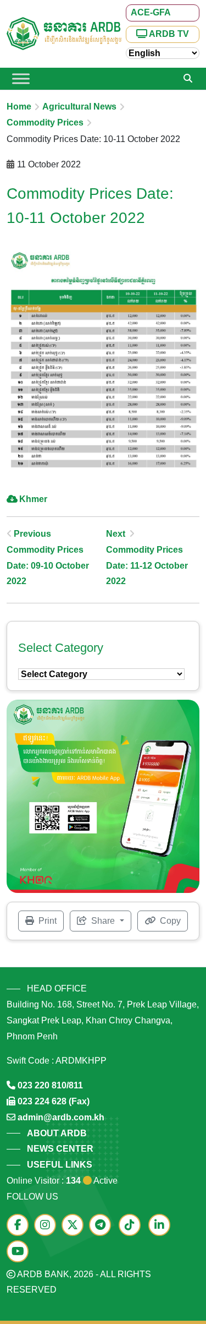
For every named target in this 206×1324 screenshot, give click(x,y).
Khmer (33, 499)
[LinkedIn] (162, 1225)
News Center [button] (60, 1148)
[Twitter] (75, 1225)
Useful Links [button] (59, 1164)
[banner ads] (103, 795)
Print (46, 920)
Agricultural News (79, 106)
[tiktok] (132, 1225)
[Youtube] (20, 1252)
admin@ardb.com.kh (61, 1117)
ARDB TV (168, 34)
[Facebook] (20, 1225)
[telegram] (102, 1225)
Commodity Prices (45, 122)
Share (103, 920)
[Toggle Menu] (21, 78)
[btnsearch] (187, 78)
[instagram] (48, 1225)
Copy (169, 920)
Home (19, 106)
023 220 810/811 (50, 1085)
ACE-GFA (151, 12)
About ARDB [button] (57, 1133)
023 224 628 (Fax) (54, 1101)
